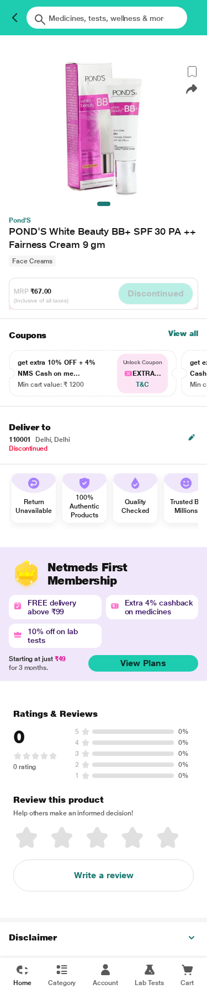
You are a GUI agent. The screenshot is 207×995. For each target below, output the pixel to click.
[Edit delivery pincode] (191, 437)
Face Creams (32, 261)
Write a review (104, 875)
